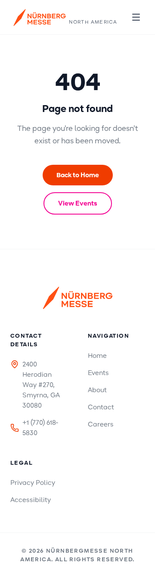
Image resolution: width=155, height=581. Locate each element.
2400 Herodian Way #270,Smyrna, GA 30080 (41, 385)
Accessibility (30, 500)
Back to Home (77, 175)
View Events (77, 203)
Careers (101, 424)
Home (97, 355)
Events (98, 373)
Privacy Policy (32, 482)
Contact (101, 407)
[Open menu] (136, 17)
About (97, 390)
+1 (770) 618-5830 (40, 427)
